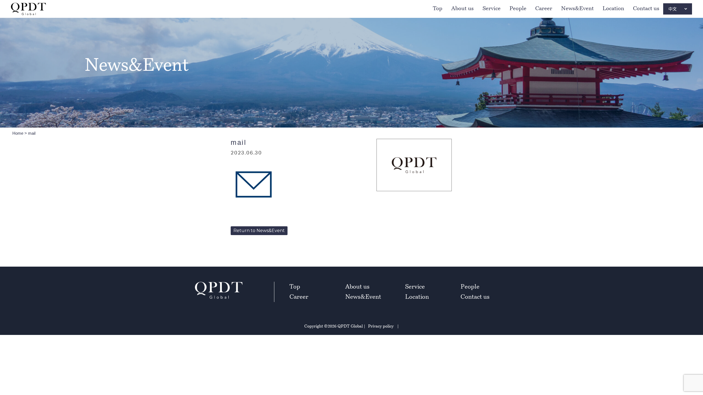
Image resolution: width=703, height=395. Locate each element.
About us (462, 8)
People (517, 8)
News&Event (577, 8)
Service (491, 8)
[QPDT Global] (28, 9)
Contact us (646, 8)
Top (437, 8)
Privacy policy (381, 326)
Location (613, 8)
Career (543, 8)
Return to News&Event (259, 230)
